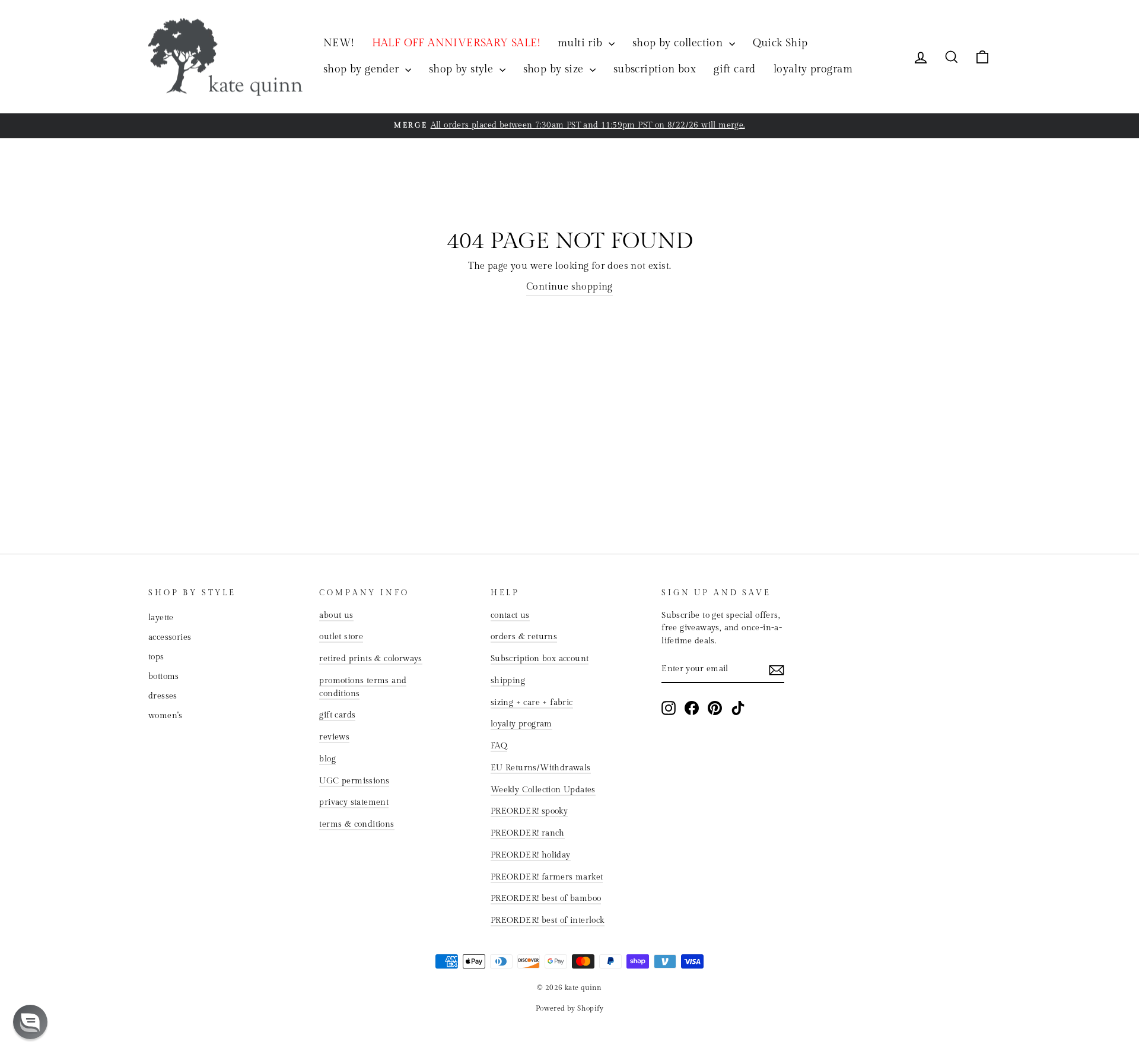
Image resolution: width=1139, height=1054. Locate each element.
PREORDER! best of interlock (548, 920)
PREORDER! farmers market (547, 877)
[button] (30, 1022)
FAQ (499, 746)
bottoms (163, 676)
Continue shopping (569, 287)
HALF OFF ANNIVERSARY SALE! (456, 43)
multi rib (582, 43)
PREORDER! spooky (529, 811)
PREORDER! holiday (531, 855)
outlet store (341, 637)
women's (165, 715)
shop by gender (362, 69)
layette (161, 618)
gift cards (337, 715)
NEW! (338, 43)
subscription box (654, 69)
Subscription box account (540, 658)
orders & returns (524, 637)
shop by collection (679, 43)
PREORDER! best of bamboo (546, 898)
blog (327, 759)
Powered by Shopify (569, 1008)
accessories (169, 637)
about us (336, 615)
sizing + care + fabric (532, 702)
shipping (508, 680)
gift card (735, 69)
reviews (334, 737)
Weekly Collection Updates (543, 790)
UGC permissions (354, 781)
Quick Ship (780, 43)
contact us (510, 615)
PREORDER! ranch (528, 833)
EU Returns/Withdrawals (541, 768)
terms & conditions (356, 824)
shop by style (463, 69)
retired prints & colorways (370, 658)
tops (156, 657)
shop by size (555, 69)
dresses (162, 696)
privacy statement (354, 802)
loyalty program (813, 69)
